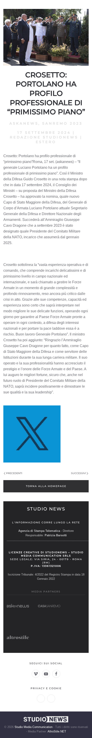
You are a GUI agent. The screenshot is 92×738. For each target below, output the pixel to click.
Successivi (78, 473)
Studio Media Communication (33, 727)
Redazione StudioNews (44, 137)
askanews (23, 123)
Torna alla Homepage (46, 486)
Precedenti (14, 473)
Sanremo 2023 (62, 123)
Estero (46, 142)
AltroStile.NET (57, 731)
